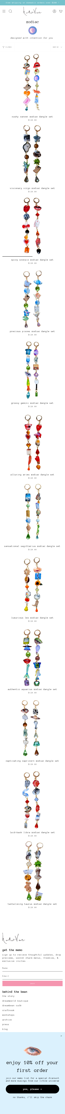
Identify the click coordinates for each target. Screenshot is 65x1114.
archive (7, 1020)
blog (5, 1029)
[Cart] (61, 11)
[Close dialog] (61, 1036)
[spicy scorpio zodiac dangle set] (32, 227)
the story (8, 996)
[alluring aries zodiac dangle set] (32, 441)
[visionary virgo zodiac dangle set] (32, 155)
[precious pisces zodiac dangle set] (32, 298)
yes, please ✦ (32, 1089)
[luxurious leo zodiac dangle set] (32, 585)
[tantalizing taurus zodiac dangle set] (32, 871)
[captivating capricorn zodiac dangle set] (32, 728)
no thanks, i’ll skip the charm (32, 1097)
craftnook (8, 1010)
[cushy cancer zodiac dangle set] (32, 83)
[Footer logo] (13, 938)
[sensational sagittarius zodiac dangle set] (32, 513)
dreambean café (12, 1006)
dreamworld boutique (15, 1001)
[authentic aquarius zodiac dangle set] (32, 656)
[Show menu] (4, 11)
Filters (9, 47)
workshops (8, 1015)
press (5, 1024)
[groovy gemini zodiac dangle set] (32, 370)
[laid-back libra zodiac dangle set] (32, 799)
